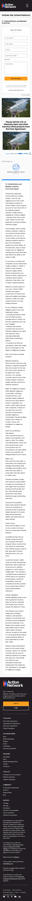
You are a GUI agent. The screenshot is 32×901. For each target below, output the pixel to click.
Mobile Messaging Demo (10, 761)
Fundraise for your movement (11, 774)
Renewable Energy (8, 892)
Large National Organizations (11, 723)
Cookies (16, 892)
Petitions (5, 741)
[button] (27, 6)
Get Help (5, 805)
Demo (5, 759)
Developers (6, 808)
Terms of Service (16, 890)
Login (16, 707)
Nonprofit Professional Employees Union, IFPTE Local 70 (14, 878)
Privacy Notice (7, 890)
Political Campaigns (8, 728)
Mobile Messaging (8, 739)
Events (5, 743)
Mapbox (16, 857)
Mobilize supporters (9, 777)
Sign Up (16, 703)
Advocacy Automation (9, 748)
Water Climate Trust (16, 172)
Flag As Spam (26, 94)
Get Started (6, 756)
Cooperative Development (11, 787)
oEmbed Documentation (10, 815)
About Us (5, 790)
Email (4, 736)
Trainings (5, 803)
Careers (5, 764)
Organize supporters (9, 779)
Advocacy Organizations (10, 726)
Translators (23, 892)
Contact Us (6, 766)
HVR (12, 870)
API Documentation (8, 812)
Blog (4, 795)
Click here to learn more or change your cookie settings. (13, 846)
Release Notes (7, 792)
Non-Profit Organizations (10, 721)
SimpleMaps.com (8, 863)
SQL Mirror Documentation (10, 810)
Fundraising (6, 746)
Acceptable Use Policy (9, 894)
